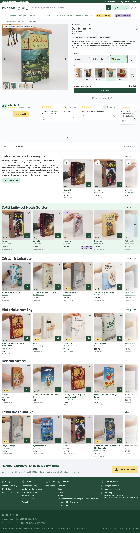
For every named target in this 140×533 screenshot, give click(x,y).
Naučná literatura (27, 16)
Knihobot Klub (64, 505)
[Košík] (136, 8)
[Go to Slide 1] (6, 85)
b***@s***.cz (111, 107)
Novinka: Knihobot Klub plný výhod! (15, 2)
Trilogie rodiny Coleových (23, 156)
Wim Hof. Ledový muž (11, 292)
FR (130, 528)
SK (104, 528)
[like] (44, 119)
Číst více (75, 47)
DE (111, 528)
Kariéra (61, 496)
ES (120, 528)
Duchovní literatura (83, 16)
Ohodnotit (87, 25)
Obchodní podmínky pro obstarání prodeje (38, 528)
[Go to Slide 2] (14, 85)
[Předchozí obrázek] (5, 59)
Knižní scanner (28, 499)
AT (107, 528)
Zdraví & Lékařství (17, 259)
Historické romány (17, 310)
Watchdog (6, 489)
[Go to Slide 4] (29, 85)
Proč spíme (130, 292)
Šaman (97, 190)
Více (132, 61)
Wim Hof (5, 295)
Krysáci (5, 395)
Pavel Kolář (67, 295)
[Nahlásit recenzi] (74, 119)
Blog (60, 489)
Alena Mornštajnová (39, 346)
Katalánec (99, 241)
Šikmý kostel (100, 343)
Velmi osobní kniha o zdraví (45, 292)
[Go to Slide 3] (21, 85)
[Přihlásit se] (132, 8)
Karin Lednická (99, 346)
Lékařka (128, 190)
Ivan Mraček (6, 397)
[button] (35, 57)
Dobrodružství (14, 361)
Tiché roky (68, 343)
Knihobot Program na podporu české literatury (78, 499)
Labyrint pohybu (70, 292)
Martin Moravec (99, 450)
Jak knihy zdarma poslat (32, 489)
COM (115, 528)
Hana (35, 343)
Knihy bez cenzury (79, 528)
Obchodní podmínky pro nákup (12, 528)
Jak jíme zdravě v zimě (104, 292)
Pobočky (25, 502)
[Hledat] (108, 7)
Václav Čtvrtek (99, 399)
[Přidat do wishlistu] (136, 29)
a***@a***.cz (72, 107)
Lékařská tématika (18, 412)
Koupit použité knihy (10, 492)
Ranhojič (67, 190)
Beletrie (12, 16)
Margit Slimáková (38, 295)
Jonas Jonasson (7, 348)
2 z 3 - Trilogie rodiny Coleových (84, 34)
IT (123, 528)
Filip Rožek (36, 397)
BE (134, 528)
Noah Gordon (77, 31)
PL (137, 528)
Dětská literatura (64, 16)
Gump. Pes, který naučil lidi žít (46, 395)
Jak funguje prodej (30, 492)
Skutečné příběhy (46, 16)
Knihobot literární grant (68, 502)
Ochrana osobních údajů (63, 528)
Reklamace (50, 486)
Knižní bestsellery (9, 486)
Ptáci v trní (130, 343)
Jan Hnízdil (36, 448)
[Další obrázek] (65, 59)
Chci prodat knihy (29, 486)
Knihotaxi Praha (29, 496)
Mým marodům (39, 446)
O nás (60, 492)
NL (127, 528)
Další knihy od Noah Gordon (25, 207)
